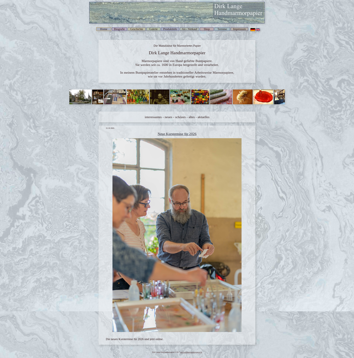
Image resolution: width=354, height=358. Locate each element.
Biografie (119, 29)
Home (103, 29)
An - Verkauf (189, 29)
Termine (222, 29)
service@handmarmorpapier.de (191, 352)
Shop (207, 29)
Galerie (153, 29)
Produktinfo (170, 29)
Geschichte (136, 29)
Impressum (239, 29)
